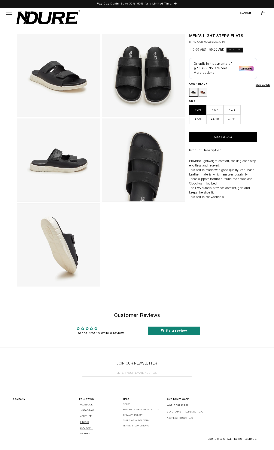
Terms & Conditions (136, 426)
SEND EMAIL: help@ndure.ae (185, 412)
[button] (9, 13)
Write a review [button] (174, 330)
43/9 (198, 119)
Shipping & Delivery (136, 421)
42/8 (232, 110)
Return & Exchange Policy (141, 410)
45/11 (234, 121)
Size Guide (263, 84)
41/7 (215, 110)
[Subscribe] (187, 373)
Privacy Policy (133, 415)
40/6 (198, 110)
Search (245, 13)
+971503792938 (178, 405)
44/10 (215, 119)
